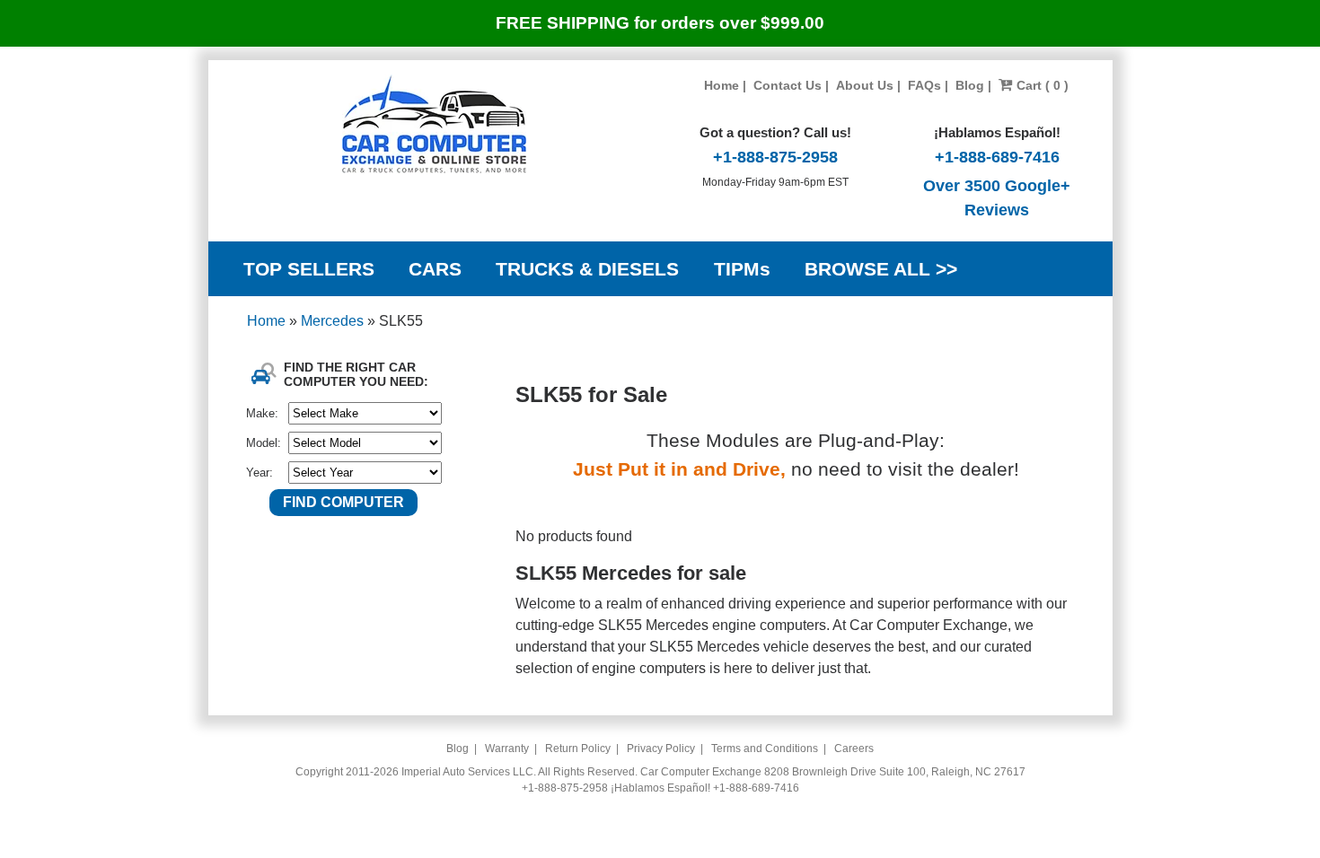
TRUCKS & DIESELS (587, 268)
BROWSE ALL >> (881, 268)
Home (721, 85)
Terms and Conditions (764, 748)
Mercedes (334, 320)
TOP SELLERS (308, 268)
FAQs (924, 85)
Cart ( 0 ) (1041, 85)
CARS (435, 268)
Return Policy (578, 748)
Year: (259, 472)
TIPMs (742, 268)
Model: (263, 443)
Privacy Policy (661, 748)
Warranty (507, 748)
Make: (262, 413)
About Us (864, 85)
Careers (854, 748)
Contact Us (787, 85)
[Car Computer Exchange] (434, 123)
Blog (969, 85)
